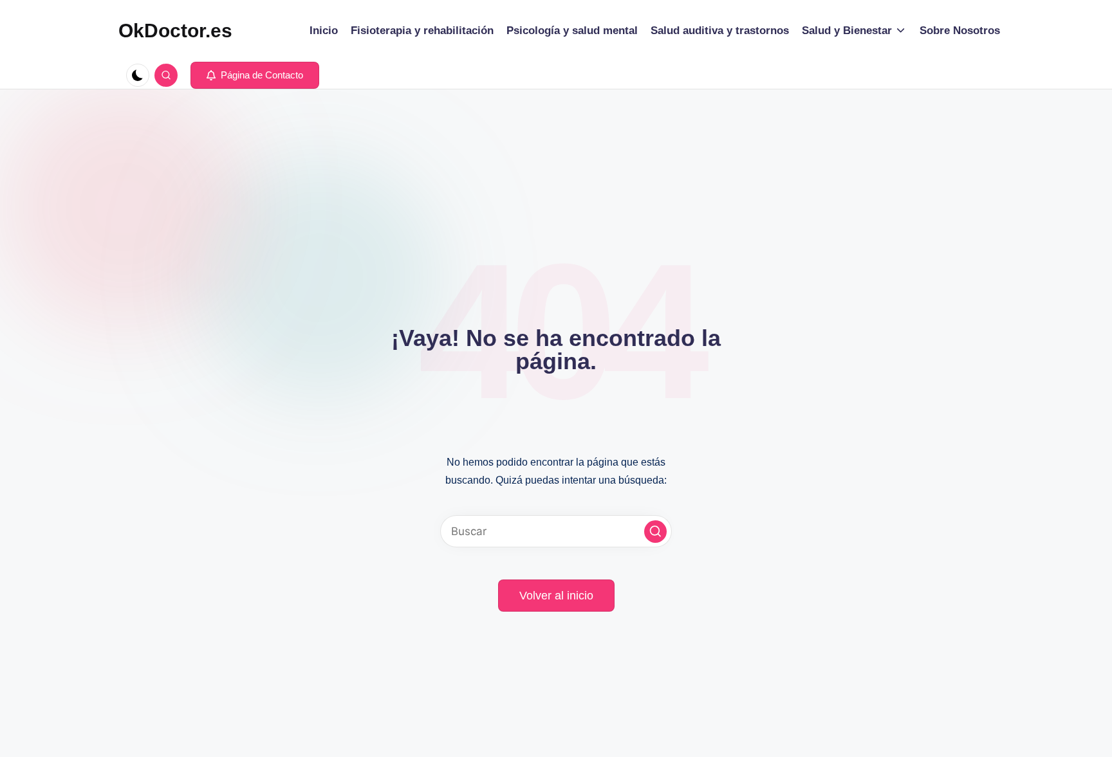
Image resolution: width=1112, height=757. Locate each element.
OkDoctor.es (175, 30)
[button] (254, 75)
